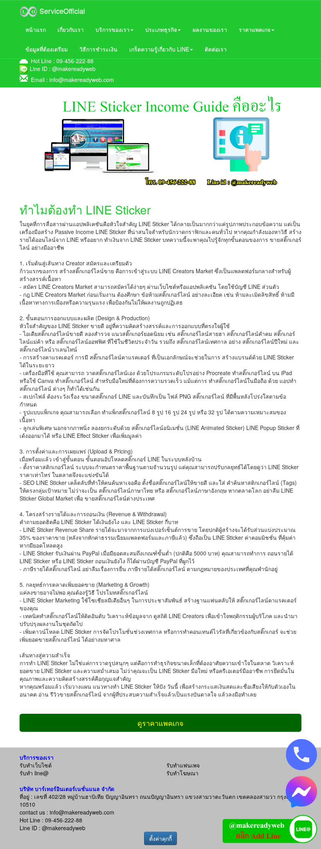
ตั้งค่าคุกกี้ (160, 838)
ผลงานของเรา (210, 29)
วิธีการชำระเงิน (98, 49)
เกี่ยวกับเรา (71, 29)
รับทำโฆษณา (182, 773)
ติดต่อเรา (216, 49)
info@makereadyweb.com (81, 79)
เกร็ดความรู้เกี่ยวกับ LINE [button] (159, 49)
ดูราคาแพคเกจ (160, 723)
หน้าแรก (35, 29)
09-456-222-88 (75, 61)
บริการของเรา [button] (113, 29)
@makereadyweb (74, 69)
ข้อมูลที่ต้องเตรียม (46, 49)
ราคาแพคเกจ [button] (255, 29)
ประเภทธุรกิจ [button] (161, 29)
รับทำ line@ (34, 773)
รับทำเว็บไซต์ (36, 765)
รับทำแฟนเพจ (183, 765)
